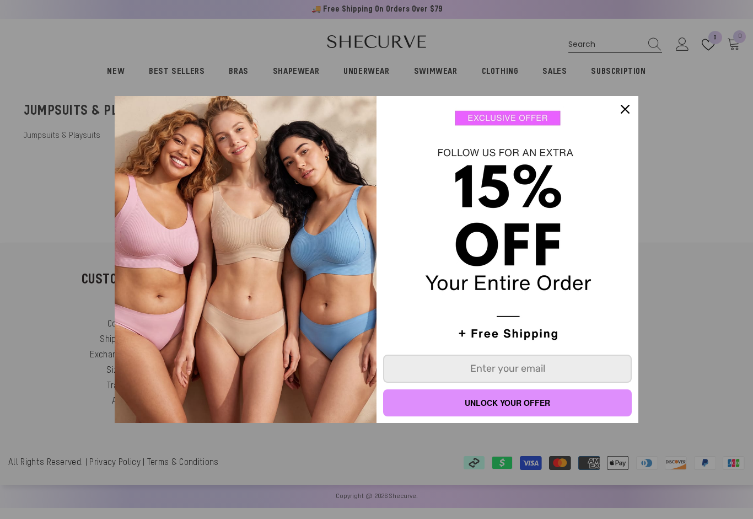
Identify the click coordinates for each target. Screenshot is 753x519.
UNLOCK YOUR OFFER (507, 402)
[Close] (625, 109)
